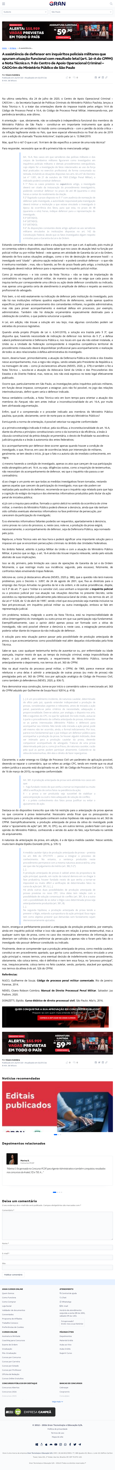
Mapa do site (57, 1437)
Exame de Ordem (10, 1345)
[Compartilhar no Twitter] (98, 77)
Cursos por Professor (11, 1370)
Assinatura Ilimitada (11, 1336)
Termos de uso (57, 1433)
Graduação (7, 1349)
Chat (64, 1298)
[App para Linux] (41, 1445)
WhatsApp (66, 1302)
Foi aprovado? (72, 1322)
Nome (5, 1243)
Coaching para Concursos (13, 1340)
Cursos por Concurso (11, 1357)
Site (4, 1263)
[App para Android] (51, 1445)
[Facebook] (70, 1445)
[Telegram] (79, 1445)
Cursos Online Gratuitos (13, 1378)
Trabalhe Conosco (10, 1323)
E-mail (5, 1253)
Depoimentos (66, 1336)
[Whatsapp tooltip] (65, 1445)
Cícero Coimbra (13, 75)
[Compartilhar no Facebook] (95, 77)
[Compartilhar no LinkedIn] (102, 77)
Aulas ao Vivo (65, 1345)
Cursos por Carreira (11, 1362)
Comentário (8, 1210)
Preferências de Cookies (13, 1327)
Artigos (13, 48)
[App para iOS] (46, 1445)
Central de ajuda (69, 1293)
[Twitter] (74, 1445)
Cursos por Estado (10, 1366)
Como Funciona (9, 1298)
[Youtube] (55, 1445)
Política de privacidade (57, 1429)
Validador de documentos (13, 1310)
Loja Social (6, 1306)
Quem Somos (8, 1293)
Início (4, 48)
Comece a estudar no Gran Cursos (57, 1018)
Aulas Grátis (65, 1349)
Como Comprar (9, 1302)
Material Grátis (66, 1340)
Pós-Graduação (9, 1353)
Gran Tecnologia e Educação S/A (39, 1453)
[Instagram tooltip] (60, 1445)
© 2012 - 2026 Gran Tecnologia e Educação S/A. (57, 1425)
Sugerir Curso (66, 1353)
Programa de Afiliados (12, 1319)
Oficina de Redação (10, 1374)
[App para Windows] (36, 1445)
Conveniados (8, 1314)
